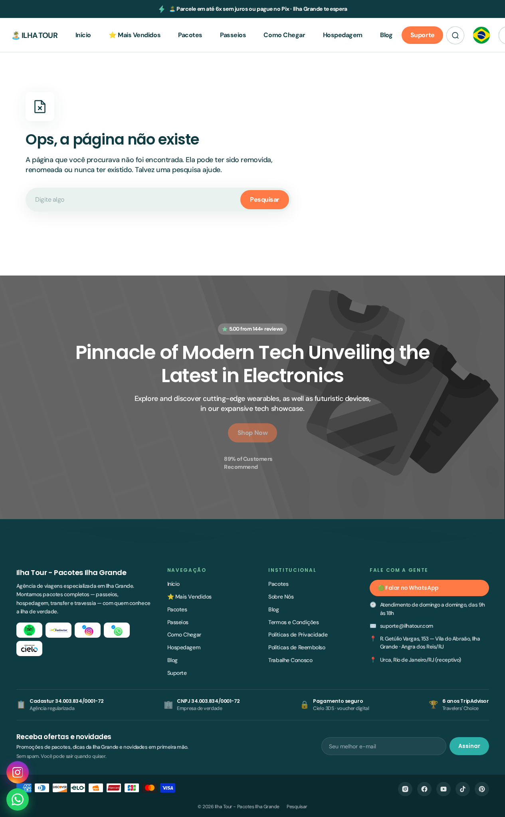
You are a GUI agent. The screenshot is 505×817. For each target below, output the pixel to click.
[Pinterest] (482, 789)
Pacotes (177, 609)
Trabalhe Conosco (290, 660)
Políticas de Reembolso (296, 647)
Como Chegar (184, 634)
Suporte (177, 672)
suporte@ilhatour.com (406, 626)
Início (173, 583)
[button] (455, 35)
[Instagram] (405, 789)
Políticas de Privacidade (297, 634)
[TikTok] (462, 789)
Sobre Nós (280, 596)
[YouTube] (443, 789)
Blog (172, 660)
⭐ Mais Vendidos (189, 596)
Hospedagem (184, 647)
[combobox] (158, 200)
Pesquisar (264, 199)
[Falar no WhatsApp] (17, 799)
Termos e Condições (293, 622)
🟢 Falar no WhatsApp (408, 588)
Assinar (469, 746)
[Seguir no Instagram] (17, 772)
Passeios (177, 622)
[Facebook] (424, 789)
